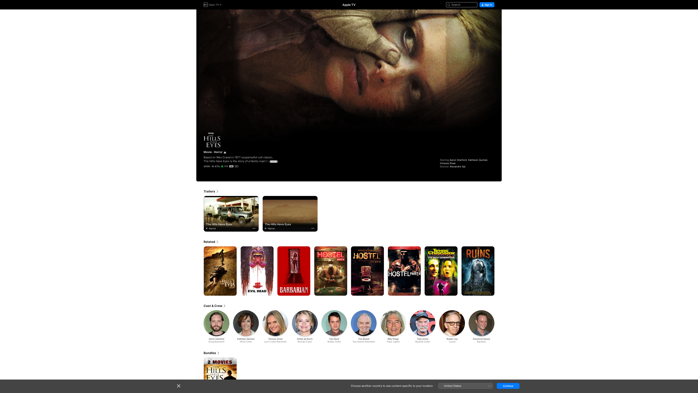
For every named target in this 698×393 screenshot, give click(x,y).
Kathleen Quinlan (478, 159)
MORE (274, 161)
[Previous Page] (199, 271)
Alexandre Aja (457, 166)
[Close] (178, 386)
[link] (211, 191)
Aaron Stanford (458, 159)
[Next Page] (498, 271)
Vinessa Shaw (448, 163)
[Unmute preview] (491, 16)
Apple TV (349, 5)
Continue (508, 385)
